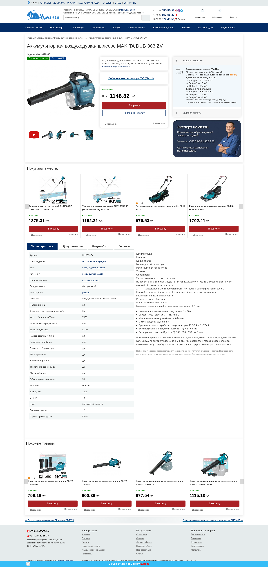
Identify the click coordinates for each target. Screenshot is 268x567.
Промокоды (87, 554)
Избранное (217, 14)
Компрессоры (197, 546)
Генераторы (196, 542)
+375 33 (163, 14)
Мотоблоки (196, 550)
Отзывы (107, 3)
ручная (85, 292)
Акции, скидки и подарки (93, 550)
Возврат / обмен (144, 546)
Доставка (59, 3)
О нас (118, 3)
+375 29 (163, 10)
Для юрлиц (130, 3)
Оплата (71, 3)
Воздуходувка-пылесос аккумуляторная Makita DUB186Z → (213, 520)
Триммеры (196, 538)
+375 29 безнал (169, 19)
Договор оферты (144, 542)
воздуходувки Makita (92, 274)
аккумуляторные (90, 280)
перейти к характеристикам (116, 66)
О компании (141, 534)
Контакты (45, 3)
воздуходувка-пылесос (93, 267)
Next (93, 92)
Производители (143, 550)
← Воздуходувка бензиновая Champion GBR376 (49, 520)
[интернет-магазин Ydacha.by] (43, 14)
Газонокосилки (198, 534)
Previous (29, 92)
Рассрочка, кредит (134, 113)
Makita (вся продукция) (94, 261)
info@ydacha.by (127, 10)
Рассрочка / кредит (89, 3)
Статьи (139, 554)
